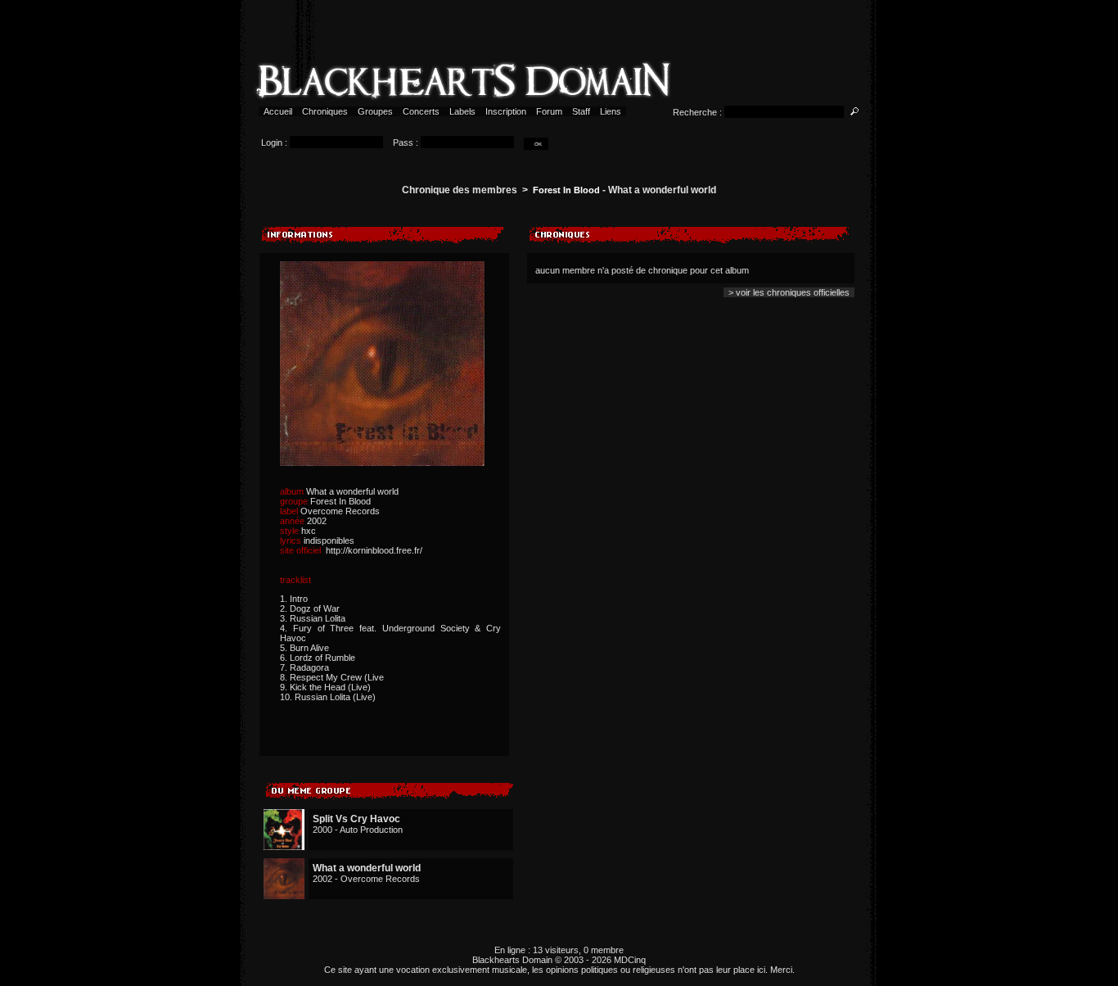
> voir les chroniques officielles (789, 292)
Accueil (278, 111)
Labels (462, 111)
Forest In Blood (566, 190)
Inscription (505, 111)
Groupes (375, 111)
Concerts (421, 111)
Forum (549, 111)
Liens (610, 111)
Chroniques (325, 111)
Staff (581, 111)
